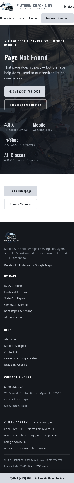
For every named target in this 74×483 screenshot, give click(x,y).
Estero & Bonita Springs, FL (22, 435)
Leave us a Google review (21, 358)
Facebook (10, 265)
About (22, 18)
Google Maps (43, 265)
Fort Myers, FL (43, 422)
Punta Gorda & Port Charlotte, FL (25, 448)
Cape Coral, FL (13, 429)
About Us (10, 339)
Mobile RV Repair (15, 346)
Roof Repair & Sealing (18, 311)
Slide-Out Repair (14, 298)
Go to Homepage (20, 191)
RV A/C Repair (13, 285)
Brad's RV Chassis (15, 364)
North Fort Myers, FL (41, 429)
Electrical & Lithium (16, 292)
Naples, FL (51, 435)
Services (69, 6)
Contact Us (11, 352)
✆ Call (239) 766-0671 (24, 91)
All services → (13, 317)
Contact (34, 18)
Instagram (25, 265)
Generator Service (16, 304)
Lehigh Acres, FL (15, 442)
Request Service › (57, 18)
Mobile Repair (8, 18)
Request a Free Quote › (25, 104)
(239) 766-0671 (14, 387)
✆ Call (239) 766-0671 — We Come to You (37, 478)
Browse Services (20, 204)
